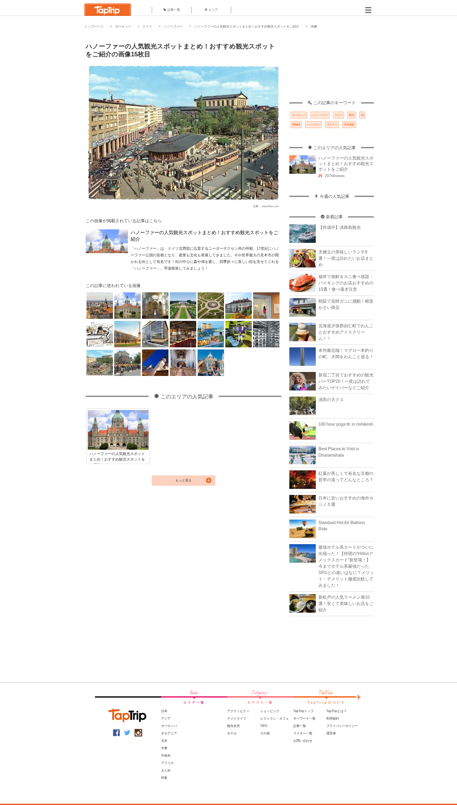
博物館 (296, 124)
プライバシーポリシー (342, 726)
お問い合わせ (302, 741)
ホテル (232, 733)
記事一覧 (173, 10)
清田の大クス (331, 399)
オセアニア (169, 733)
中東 (164, 748)
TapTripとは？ (336, 711)
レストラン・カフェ (274, 718)
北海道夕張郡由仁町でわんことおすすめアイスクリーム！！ (345, 332)
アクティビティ (238, 711)
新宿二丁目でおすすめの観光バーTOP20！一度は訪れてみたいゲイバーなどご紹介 (345, 381)
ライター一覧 (302, 733)
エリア (213, 10)
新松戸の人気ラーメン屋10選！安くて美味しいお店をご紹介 (345, 603)
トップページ (93, 26)
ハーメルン (313, 124)
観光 (351, 114)
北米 (164, 741)
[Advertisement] (331, 67)
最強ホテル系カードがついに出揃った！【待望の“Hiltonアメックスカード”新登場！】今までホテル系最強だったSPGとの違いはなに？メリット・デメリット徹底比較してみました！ (346, 566)
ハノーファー (173, 26)
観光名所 (233, 726)
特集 (164, 778)
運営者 (331, 733)
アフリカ (167, 763)
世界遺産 (349, 124)
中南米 (166, 755)
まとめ (166, 770)
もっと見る (183, 480)
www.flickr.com (270, 206)
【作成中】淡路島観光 (339, 227)
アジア (166, 718)
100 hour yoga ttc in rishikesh (345, 424)
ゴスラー (332, 124)
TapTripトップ (303, 711)
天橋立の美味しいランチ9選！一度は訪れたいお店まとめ (345, 258)
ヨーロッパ (123, 26)
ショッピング (269, 711)
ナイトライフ (236, 718)
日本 (164, 711)
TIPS (263, 726)
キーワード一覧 (304, 718)
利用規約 (332, 718)
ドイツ (147, 26)
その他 (265, 733)
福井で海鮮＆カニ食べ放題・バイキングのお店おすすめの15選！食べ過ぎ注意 (345, 283)
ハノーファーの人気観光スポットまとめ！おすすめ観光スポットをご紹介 (246, 26)
